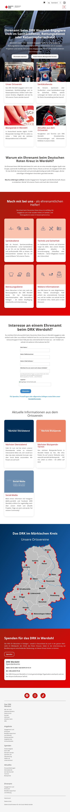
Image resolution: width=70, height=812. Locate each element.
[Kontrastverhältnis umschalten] (44, 2)
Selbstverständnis (9, 711)
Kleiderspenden (8, 737)
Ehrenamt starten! (20, 57)
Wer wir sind (8, 709)
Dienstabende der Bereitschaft (8, 771)
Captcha (22, 379)
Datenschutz (7, 713)
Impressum (7, 798)
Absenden (25, 391)
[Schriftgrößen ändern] (53, 2)
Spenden (9, 654)
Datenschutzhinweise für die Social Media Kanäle (18, 804)
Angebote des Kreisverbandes (8, 740)
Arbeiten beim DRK (8, 720)
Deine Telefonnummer (26, 354)
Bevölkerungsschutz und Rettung (9, 734)
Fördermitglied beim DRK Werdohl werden (9, 750)
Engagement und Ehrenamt (9, 730)
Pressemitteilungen (9, 768)
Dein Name (23, 347)
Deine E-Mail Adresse (26, 361)
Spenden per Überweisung (8, 755)
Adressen (7, 717)
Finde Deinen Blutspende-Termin (45, 57)
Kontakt (6, 715)
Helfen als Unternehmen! (8, 759)
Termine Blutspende (7, 775)
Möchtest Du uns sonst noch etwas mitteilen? (33, 368)
